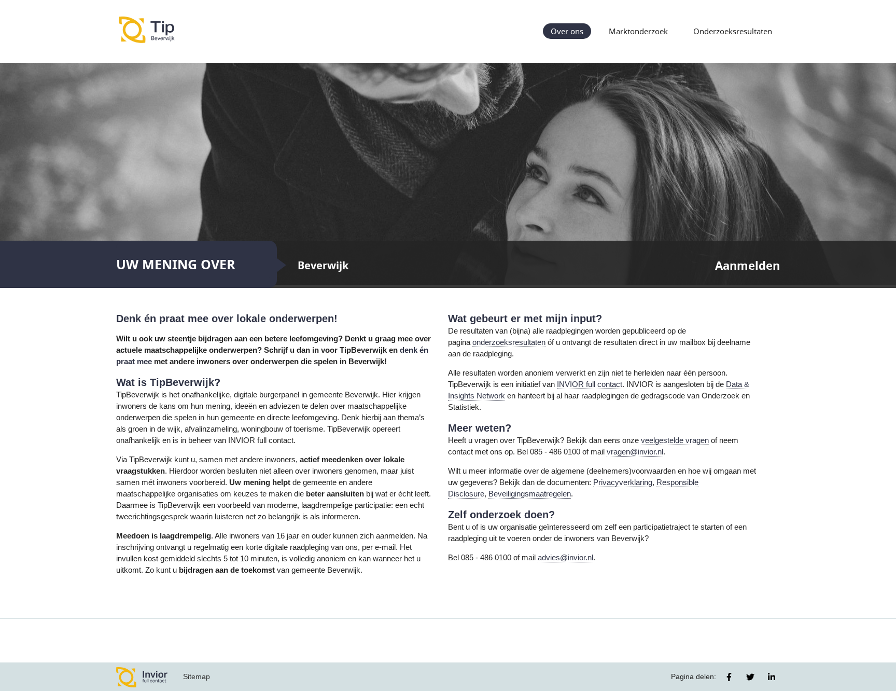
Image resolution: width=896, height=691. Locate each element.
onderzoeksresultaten (508, 342)
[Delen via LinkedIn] (771, 677)
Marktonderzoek (638, 31)
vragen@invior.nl (635, 452)
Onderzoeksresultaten (732, 31)
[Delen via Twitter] (750, 677)
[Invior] (142, 676)
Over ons (567, 31)
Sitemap (196, 676)
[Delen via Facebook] (729, 677)
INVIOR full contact (589, 384)
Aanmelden (747, 265)
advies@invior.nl (565, 558)
